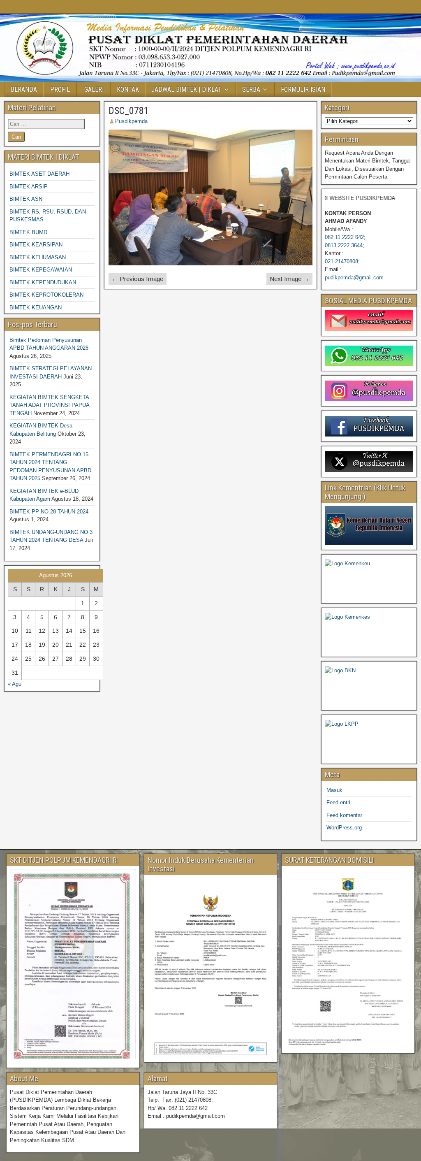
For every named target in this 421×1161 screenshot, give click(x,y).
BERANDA (24, 89)
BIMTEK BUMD (28, 232)
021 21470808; (342, 261)
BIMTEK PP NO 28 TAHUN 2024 (48, 512)
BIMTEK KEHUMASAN (37, 257)
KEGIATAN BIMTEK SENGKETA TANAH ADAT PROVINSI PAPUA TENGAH (49, 405)
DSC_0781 (129, 110)
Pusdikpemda (131, 121)
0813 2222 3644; (344, 245)
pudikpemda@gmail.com (354, 277)
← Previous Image (137, 278)
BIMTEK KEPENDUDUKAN (42, 282)
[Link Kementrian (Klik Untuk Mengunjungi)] (369, 525)
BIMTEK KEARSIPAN (35, 244)
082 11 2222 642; (345, 237)
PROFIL (60, 89)
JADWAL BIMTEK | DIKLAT (186, 89)
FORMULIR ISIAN (303, 89)
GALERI (94, 89)
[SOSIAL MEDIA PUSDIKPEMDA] (369, 320)
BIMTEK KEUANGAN (35, 307)
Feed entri (338, 802)
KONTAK (128, 89)
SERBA (251, 89)
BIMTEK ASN (25, 199)
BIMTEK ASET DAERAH (39, 174)
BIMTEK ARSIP (28, 186)
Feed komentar (344, 815)
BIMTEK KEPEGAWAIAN (40, 270)
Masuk (334, 790)
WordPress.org (344, 827)
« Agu (14, 684)
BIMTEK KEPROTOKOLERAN (46, 295)
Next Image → (289, 278)
